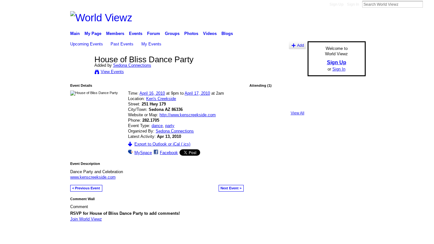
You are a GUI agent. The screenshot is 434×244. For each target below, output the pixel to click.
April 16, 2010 (152, 93)
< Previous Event (86, 188)
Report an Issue (318, 236)
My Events (151, 44)
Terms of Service (351, 236)
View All (297, 113)
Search (428, 4)
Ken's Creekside (161, 98)
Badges (293, 236)
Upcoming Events (86, 44)
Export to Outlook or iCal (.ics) (162, 144)
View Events (112, 71)
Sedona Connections (132, 65)
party (169, 125)
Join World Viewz (86, 219)
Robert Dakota (116, 236)
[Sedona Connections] (80, 73)
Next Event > (230, 188)
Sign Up (336, 4)
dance (157, 125)
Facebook (169, 152)
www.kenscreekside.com (93, 177)
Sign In (353, 4)
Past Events (122, 44)
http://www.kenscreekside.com (187, 114)
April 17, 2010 (197, 93)
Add (300, 45)
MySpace (143, 152)
